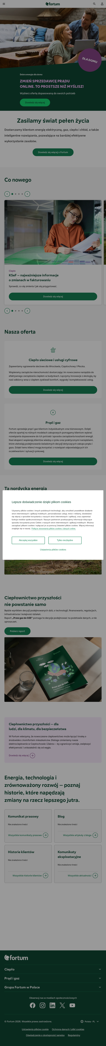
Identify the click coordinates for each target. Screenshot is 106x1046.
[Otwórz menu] (4, 4)
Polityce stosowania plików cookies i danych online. (53, 528)
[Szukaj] (94, 4)
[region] (53, 525)
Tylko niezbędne (65, 540)
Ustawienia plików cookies (53, 550)
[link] (53, 4)
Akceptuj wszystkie (28, 540)
